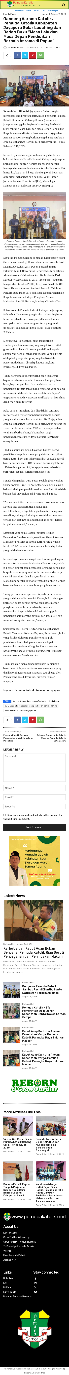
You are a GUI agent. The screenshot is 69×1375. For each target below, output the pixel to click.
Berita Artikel (9, 944)
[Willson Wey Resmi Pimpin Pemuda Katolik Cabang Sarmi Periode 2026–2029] (18, 1126)
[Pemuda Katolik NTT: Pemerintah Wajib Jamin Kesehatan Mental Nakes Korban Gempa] (11, 1011)
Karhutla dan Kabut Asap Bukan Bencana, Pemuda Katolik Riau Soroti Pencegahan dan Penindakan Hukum (33, 952)
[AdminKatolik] (5, 47)
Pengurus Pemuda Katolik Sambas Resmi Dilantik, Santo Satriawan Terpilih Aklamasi (42, 989)
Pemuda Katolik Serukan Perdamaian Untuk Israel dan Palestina (18, 738)
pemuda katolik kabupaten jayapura (20, 710)
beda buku (54, 701)
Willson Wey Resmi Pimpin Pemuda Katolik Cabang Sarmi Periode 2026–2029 (17, 1143)
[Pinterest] (32, 55)
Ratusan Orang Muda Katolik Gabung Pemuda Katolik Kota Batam (51, 738)
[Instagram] (35, 1283)
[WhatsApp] (40, 55)
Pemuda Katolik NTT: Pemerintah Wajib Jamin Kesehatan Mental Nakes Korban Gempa (44, 1012)
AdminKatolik (17, 47)
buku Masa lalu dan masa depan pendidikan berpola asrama (31, 706)
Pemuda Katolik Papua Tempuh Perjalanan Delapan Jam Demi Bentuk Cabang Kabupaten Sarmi (16, 1190)
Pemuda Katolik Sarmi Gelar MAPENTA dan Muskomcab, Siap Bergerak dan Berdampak (48, 1145)
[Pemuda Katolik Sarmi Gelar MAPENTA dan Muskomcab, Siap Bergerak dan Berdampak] (51, 1126)
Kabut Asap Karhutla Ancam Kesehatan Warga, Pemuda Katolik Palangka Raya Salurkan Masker (43, 1036)
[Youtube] (35, 1292)
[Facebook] (17, 55)
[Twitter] (25, 55)
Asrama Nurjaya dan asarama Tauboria (29, 701)
